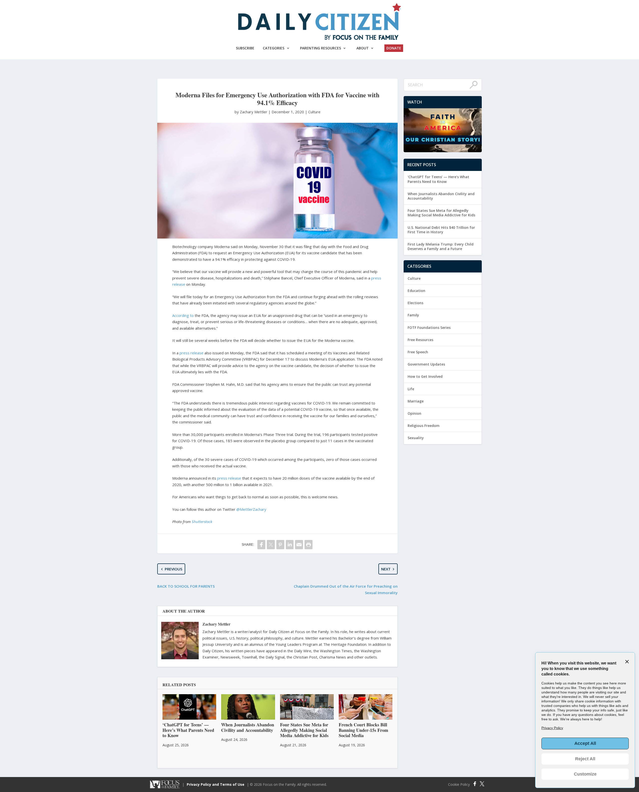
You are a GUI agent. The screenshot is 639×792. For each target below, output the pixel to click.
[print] (309, 544)
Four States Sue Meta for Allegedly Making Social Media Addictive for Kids (441, 212)
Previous (173, 568)
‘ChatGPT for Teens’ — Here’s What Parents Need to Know (438, 179)
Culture (314, 111)
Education (416, 290)
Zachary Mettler (216, 624)
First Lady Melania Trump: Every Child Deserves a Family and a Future (441, 246)
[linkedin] (290, 544)
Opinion (414, 413)
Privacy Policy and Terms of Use (215, 784)
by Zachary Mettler (251, 111)
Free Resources (420, 339)
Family (413, 315)
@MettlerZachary (251, 509)
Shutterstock (202, 521)
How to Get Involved (425, 376)
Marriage (416, 401)
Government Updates (426, 364)
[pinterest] (280, 544)
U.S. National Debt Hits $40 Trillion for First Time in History (441, 229)
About (362, 48)
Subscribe (245, 48)
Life (411, 389)
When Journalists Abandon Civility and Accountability (441, 196)
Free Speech (418, 352)
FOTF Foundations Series (429, 327)
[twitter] (271, 544)
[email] (299, 544)
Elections (415, 302)
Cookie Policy (459, 784)
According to (183, 315)
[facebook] (261, 544)
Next (386, 568)
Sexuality (416, 437)
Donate (393, 48)
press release (191, 352)
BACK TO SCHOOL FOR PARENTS (186, 586)
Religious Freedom (424, 425)
